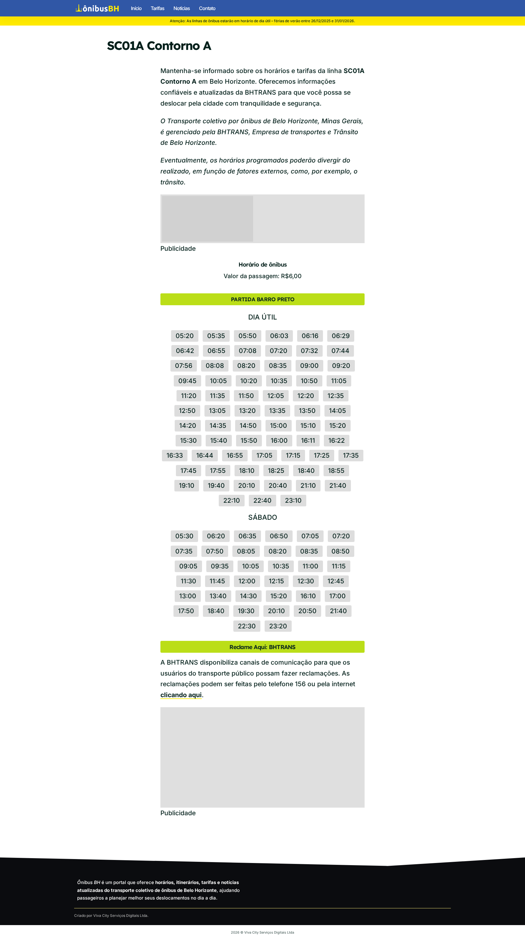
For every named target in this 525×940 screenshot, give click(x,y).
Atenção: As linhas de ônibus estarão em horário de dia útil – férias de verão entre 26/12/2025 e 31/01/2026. (262, 21)
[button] (445, 8)
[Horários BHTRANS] (97, 8)
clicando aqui (181, 695)
